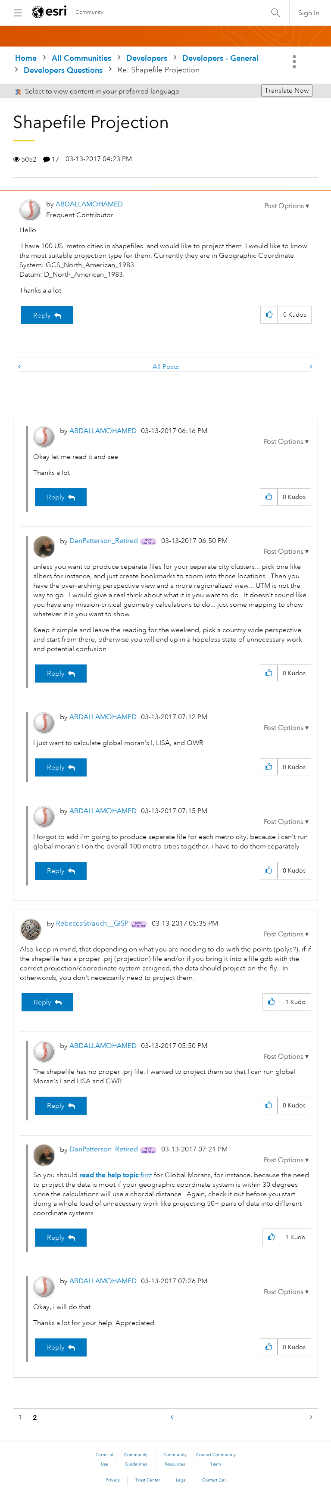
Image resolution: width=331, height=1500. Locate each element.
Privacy (113, 1480)
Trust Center (147, 1480)
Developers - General (220, 57)
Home (26, 57)
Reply (42, 315)
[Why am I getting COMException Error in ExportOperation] (20, 367)
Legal (181, 1480)
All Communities (81, 57)
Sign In (308, 13)
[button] (287, 206)
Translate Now (287, 90)
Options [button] (295, 61)
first (115, 1175)
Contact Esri (214, 1480)
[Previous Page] (173, 1417)
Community (89, 12)
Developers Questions (63, 70)
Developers (146, 57)
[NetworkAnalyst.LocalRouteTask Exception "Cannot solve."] (310, 367)
